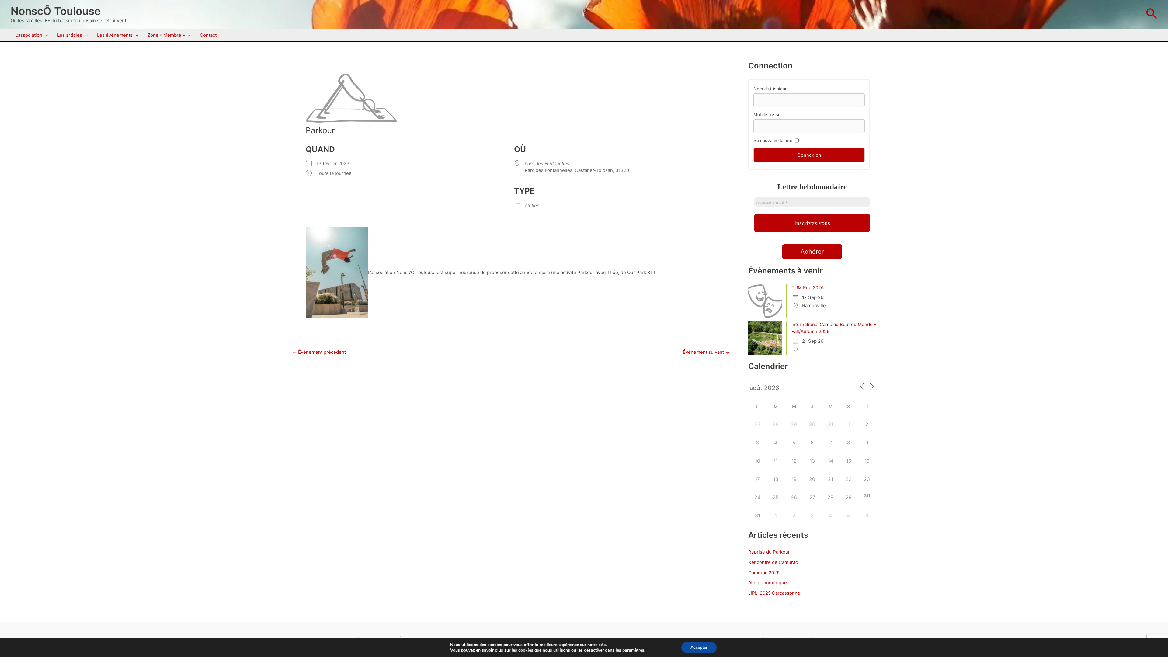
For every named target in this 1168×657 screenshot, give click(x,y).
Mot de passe (766, 114)
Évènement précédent (319, 352)
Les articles (69, 35)
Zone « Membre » (166, 35)
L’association (28, 35)
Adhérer (812, 251)
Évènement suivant (706, 352)
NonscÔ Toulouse (56, 11)
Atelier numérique (767, 583)
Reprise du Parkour (769, 552)
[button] (1151, 14)
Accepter (698, 647)
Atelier (532, 205)
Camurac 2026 (764, 572)
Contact (208, 35)
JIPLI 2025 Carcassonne (774, 593)
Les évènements (115, 35)
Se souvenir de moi (772, 140)
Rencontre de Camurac (773, 562)
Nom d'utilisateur (770, 88)
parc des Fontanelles (547, 163)
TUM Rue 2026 (807, 287)
